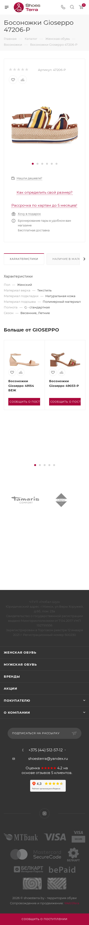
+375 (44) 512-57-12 (45, 750)
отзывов (43, 773)
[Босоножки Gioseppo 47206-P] (44, 125)
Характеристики (24, 259)
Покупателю (17, 700)
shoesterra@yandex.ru (48, 758)
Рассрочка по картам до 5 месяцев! (44, 205)
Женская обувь (20, 652)
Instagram (44, 813)
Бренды (12, 676)
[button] (32, 163)
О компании (17, 712)
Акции (10, 688)
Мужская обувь (20, 664)
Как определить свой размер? (45, 192)
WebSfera (71, 903)
